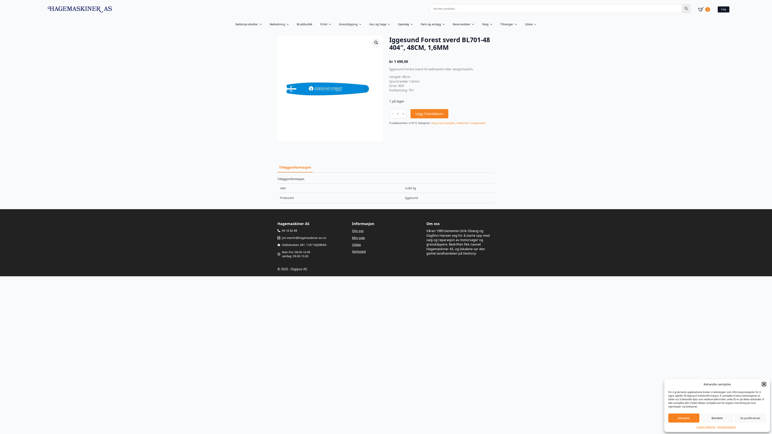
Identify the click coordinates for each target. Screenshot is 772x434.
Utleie (529, 24)
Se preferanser (750, 418)
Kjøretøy (403, 24)
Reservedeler (461, 24)
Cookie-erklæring (706, 427)
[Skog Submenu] (492, 24)
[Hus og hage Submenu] (390, 24)
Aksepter (684, 418)
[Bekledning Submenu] (289, 24)
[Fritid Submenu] (331, 24)
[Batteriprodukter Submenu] (262, 24)
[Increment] (403, 114)
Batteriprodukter (247, 24)
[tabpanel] (386, 190)
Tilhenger (506, 24)
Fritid (323, 24)
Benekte (717, 418)
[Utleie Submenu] (536, 24)
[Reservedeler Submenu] (474, 24)
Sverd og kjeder (446, 123)
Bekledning (277, 24)
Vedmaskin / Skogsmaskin (471, 123)
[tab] (295, 167)
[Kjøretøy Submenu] (413, 24)
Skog (485, 24)
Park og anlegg (431, 24)
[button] (764, 384)
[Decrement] (392, 114)
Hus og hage (377, 24)
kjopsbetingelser (727, 427)
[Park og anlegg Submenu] (445, 24)
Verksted (359, 251)
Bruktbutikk (304, 24)
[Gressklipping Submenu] (361, 24)
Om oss (358, 231)
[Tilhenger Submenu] (517, 24)
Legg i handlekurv (429, 114)
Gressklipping (348, 24)
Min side (358, 238)
